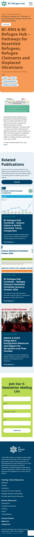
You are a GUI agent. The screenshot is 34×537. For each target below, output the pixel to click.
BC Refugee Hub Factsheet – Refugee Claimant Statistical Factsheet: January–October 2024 (14, 284)
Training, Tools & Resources (12, 480)
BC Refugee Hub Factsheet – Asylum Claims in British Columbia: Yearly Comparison (14, 225)
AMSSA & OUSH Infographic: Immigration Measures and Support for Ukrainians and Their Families (16, 344)
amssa (5, 78)
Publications (5, 503)
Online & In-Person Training (10, 491)
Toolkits (4, 485)
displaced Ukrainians (9, 81)
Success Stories (7, 518)
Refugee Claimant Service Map (11, 494)
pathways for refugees (10, 85)
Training (4, 509)
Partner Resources (9, 500)
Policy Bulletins (6, 514)
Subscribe (17, 430)
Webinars (4, 483)
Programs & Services (8, 506)
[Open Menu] (31, 4)
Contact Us (5, 524)
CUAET (13, 78)
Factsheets (6, 24)
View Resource (9, 242)
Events (3, 511)
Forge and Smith (18, 533)
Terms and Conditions (17, 531)
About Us (5, 521)
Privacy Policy (5, 531)
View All (17, 182)
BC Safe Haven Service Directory (12, 496)
